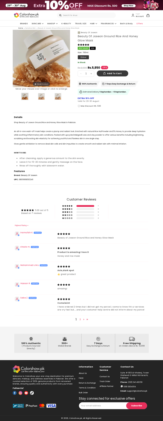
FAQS (81, 378)
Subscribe (136, 405)
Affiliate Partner (106, 386)
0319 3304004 (130, 386)
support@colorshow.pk (137, 391)
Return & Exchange (87, 383)
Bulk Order (83, 392)
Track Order (105, 381)
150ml (83, 57)
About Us (83, 373)
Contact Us (105, 377)
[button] (148, 15)
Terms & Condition (87, 387)
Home (20, 28)
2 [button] (80, 319)
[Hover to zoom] (41, 58)
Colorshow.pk (75, 418)
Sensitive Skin (30, 28)
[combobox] (86, 15)
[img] (63, 233)
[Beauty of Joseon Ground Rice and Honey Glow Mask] (24, 96)
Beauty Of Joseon (89, 32)
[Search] (60, 15)
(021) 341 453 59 (135, 382)
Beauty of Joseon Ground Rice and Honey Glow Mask (58, 28)
